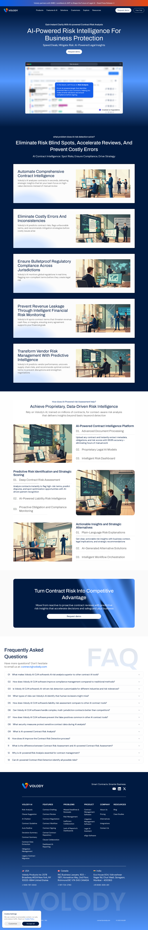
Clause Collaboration (51, 840)
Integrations (105, 823)
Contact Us (104, 828)
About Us (104, 810)
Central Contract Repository (49, 834)
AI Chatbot (26, 819)
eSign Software (90, 835)
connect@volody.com (34, 666)
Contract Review (49, 814)
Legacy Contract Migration (29, 857)
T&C (46, 920)
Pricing (103, 814)
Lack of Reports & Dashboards (70, 829)
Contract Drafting (50, 810)
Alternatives (105, 819)
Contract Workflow (50, 823)
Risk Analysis (27, 810)
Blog (116, 810)
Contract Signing (49, 828)
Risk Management (70, 817)
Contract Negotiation (51, 819)
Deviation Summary (29, 833)
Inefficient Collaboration (68, 822)
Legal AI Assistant (88, 829)
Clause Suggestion (29, 814)
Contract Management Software (89, 812)
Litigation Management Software (89, 821)
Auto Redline (27, 828)
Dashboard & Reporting (48, 845)
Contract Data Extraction (28, 843)
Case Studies (119, 814)
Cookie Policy (29, 919)
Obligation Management (27, 850)
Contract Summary (29, 837)
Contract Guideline (29, 823)
